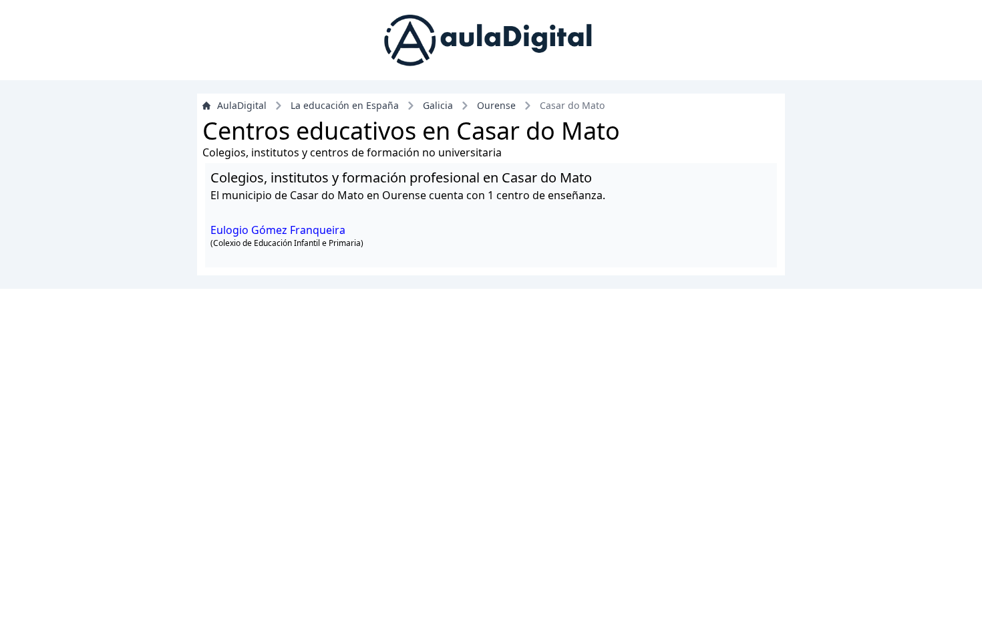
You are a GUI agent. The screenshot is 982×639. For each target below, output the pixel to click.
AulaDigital (242, 105)
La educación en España (345, 105)
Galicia (438, 105)
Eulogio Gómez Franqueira (277, 230)
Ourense (496, 105)
